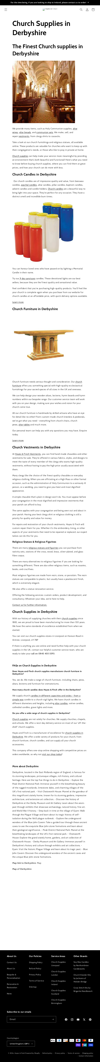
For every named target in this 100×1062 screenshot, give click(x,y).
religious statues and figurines (43, 548)
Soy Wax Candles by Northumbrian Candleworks (81, 965)
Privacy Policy (35, 974)
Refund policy (47, 1053)
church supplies (69, 618)
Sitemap (32, 987)
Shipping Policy (35, 962)
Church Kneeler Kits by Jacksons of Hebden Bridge (82, 978)
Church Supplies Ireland (58, 983)
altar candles (61, 703)
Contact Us (12, 962)
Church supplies (20, 156)
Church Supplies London (58, 973)
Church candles (55, 188)
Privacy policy (60, 1053)
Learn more (18, 302)
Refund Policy (35, 968)
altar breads (25, 132)
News (9, 993)
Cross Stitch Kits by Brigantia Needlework (83, 989)
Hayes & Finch (20, 1053)
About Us (11, 968)
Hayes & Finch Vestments (28, 454)
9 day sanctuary (27, 278)
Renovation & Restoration (13, 986)
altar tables (24, 424)
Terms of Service (36, 981)
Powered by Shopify (32, 1053)
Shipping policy (87, 1053)
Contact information (86, 1056)
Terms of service (74, 1053)
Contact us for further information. (29, 605)
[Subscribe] (53, 1019)
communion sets (44, 132)
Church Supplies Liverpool (58, 964)
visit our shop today (52, 754)
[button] (6, 10)
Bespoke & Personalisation (13, 976)
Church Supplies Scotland (58, 992)
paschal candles (29, 185)
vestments (24, 136)
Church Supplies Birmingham (58, 1001)
